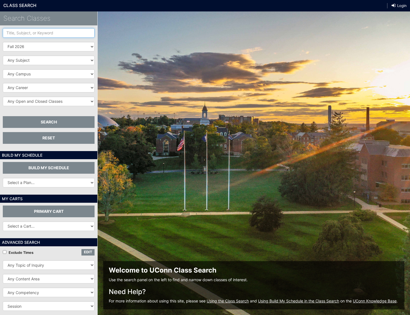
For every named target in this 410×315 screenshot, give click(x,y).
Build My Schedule (48, 167)
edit (88, 252)
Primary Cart (49, 211)
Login (401, 5)
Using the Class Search (228, 301)
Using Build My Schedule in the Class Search (298, 301)
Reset (48, 137)
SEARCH (49, 122)
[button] (49, 60)
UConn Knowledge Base (375, 301)
